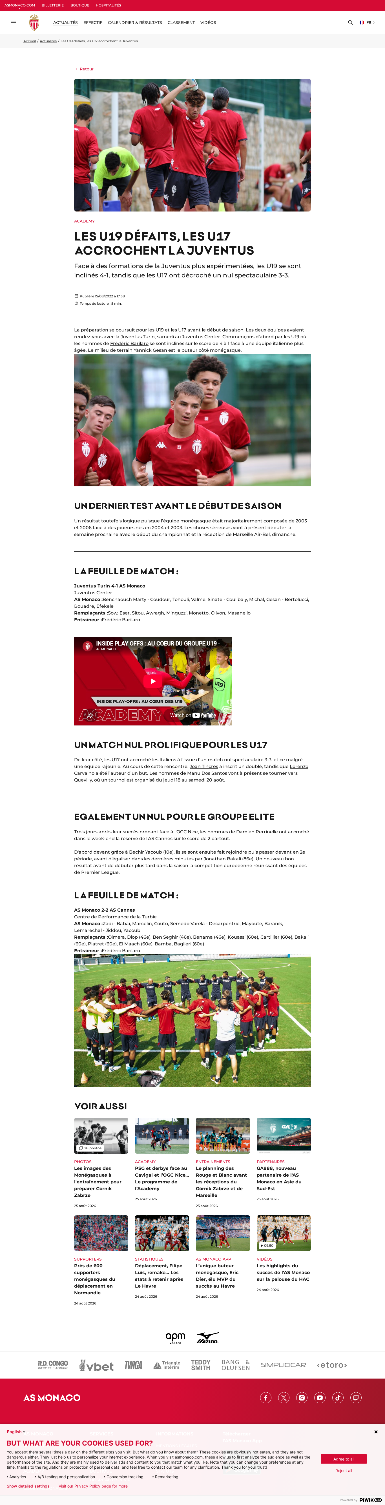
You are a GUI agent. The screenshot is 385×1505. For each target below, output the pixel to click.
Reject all (343, 1470)
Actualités (48, 41)
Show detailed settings (28, 1486)
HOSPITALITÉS (108, 5)
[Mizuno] (207, 1337)
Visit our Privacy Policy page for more (93, 1486)
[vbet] (96, 1365)
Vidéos (208, 22)
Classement (181, 22)
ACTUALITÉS (65, 22)
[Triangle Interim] (166, 1365)
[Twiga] (133, 1365)
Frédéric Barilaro (129, 343)
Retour (87, 69)
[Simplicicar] (283, 1365)
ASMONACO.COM (20, 5)
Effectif (92, 22)
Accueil (29, 41)
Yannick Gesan (150, 350)
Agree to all (343, 1459)
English (14, 1431)
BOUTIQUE (79, 5)
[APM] (175, 1337)
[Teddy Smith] (201, 1365)
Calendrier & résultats (135, 22)
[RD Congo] (53, 1365)
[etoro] (332, 1365)
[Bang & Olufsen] (235, 1365)
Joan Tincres (204, 766)
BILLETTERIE (53, 5)
